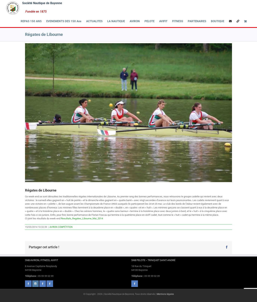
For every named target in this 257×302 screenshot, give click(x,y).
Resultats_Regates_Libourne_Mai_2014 (82, 218)
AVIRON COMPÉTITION (61, 227)
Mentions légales (165, 294)
